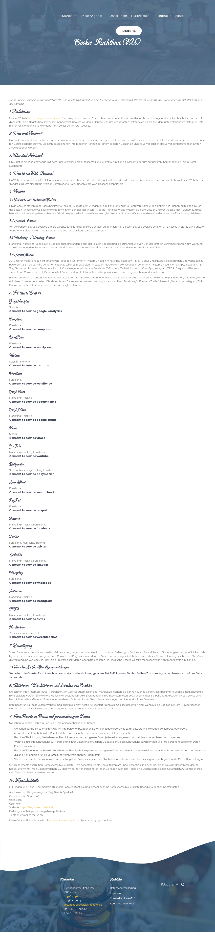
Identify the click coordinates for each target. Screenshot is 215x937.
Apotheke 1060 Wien (122, 903)
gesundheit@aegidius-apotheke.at (83, 904)
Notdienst (129, 30)
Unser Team (118, 15)
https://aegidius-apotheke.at (44, 118)
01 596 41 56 (71, 896)
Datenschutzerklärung (123, 888)
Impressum (116, 893)
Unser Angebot (91, 15)
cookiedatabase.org (60, 820)
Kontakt (181, 15)
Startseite (69, 15)
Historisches (140, 15)
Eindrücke (164, 15)
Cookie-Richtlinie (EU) (122, 898)
